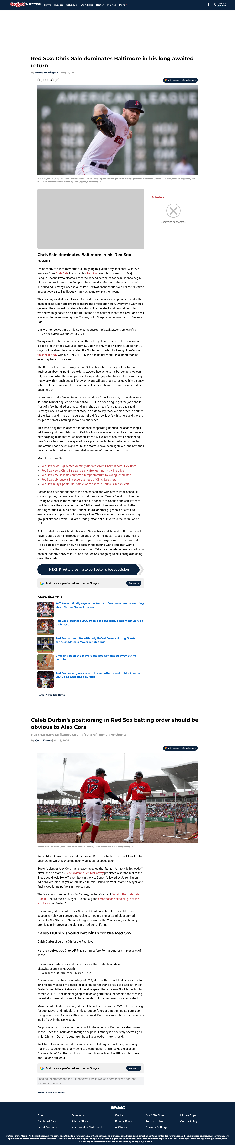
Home (41, 694)
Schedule (72, 4)
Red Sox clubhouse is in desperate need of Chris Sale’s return (80, 479)
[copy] (57, 80)
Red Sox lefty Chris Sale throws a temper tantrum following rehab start (86, 475)
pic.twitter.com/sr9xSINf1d (118, 329)
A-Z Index (121, 1127)
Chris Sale (62, 273)
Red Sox (92, 273)
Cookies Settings (156, 1127)
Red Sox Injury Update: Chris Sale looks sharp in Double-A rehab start (85, 484)
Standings (87, 4)
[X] (215, 4)
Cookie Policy (188, 1121)
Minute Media (20, 1136)
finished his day (47, 354)
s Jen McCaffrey (85, 873)
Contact (120, 1115)
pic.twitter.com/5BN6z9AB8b (56, 968)
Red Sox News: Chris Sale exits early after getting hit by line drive (82, 470)
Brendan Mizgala (46, 72)
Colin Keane (43, 740)
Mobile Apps (188, 1115)
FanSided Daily (47, 1121)
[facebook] (208, 4)
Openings (78, 1115)
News (47, 4)
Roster (100, 4)
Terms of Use (154, 1121)
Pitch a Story (80, 1121)
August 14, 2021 (74, 334)
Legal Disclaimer (48, 1127)
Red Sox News (56, 694)
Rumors (58, 4)
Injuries (111, 4)
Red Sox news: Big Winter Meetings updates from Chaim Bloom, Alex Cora (88, 466)
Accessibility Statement (87, 1127)
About (41, 1115)
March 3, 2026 (83, 973)
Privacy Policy (124, 1121)
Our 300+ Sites (155, 1115)
